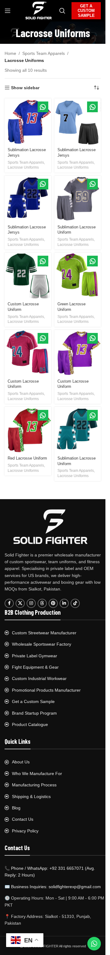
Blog (16, 807)
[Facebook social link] (9, 603)
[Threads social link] (42, 603)
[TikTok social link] (75, 603)
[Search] (62, 11)
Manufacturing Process (34, 784)
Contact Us (22, 819)
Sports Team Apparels (43, 53)
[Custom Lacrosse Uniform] (28, 276)
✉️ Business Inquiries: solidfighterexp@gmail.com (53, 886)
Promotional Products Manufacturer (46, 690)
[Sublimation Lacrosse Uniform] (77, 199)
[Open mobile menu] (8, 11)
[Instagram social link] (31, 603)
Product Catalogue (30, 724)
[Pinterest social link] (53, 603)
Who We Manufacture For (37, 773)
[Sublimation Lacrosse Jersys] (28, 121)
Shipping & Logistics (31, 796)
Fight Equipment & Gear (35, 667)
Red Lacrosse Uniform (27, 458)
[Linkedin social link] (64, 603)
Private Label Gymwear (34, 655)
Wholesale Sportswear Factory (41, 644)
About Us (21, 761)
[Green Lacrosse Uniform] (77, 276)
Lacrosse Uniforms (23, 167)
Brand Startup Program (34, 713)
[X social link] (20, 603)
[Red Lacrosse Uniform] (28, 430)
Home (10, 53)
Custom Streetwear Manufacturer (44, 632)
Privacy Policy (25, 830)
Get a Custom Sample (33, 701)
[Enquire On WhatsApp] (43, 106)
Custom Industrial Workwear (39, 678)
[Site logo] (38, 10)
